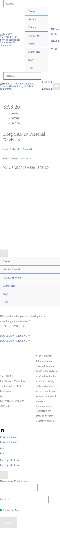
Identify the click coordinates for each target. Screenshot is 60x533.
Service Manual (32, 23)
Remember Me (10, 510)
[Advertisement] (30, 215)
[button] (53, 32)
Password (5, 499)
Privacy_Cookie (8, 442)
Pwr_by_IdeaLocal (10, 465)
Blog (2, 453)
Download (27, 149)
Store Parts (34, 51)
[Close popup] (4, 475)
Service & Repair (33, 39)
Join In (49, 88)
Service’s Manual (11, 149)
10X (30, 68)
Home (31, 11)
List (44, 88)
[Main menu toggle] (56, 86)
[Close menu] (4, 253)
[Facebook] (2, 430)
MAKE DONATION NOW (15, 340)
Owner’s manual (10, 158)
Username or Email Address (15, 481)
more (31, 59)
